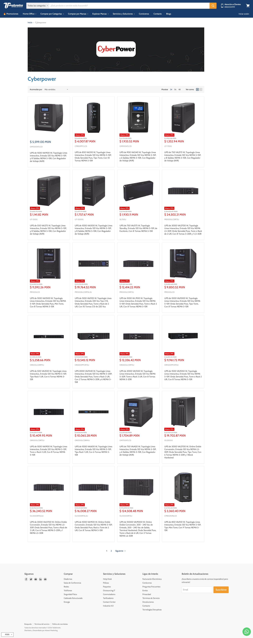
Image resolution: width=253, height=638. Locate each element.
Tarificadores (108, 598)
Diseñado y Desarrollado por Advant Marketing (40, 630)
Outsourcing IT (109, 590)
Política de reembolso (60, 624)
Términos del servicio (41, 624)
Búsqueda (27, 624)
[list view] (201, 89)
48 (179, 89)
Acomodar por (36, 89)
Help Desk (107, 579)
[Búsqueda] (213, 6)
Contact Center (109, 602)
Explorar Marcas (99, 14)
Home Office (29, 14)
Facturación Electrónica (152, 579)
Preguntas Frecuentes (151, 586)
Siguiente (119, 551)
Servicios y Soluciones (123, 14)
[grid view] (197, 89)
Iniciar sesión (244, 14)
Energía (67, 602)
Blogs (168, 14)
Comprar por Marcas (77, 14)
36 (175, 89)
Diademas (68, 579)
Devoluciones (148, 602)
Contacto (158, 14)
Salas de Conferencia (72, 583)
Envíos (145, 590)
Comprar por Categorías (51, 14)
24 (171, 89)
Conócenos (144, 14)
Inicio (30, 22)
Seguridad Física (70, 594)
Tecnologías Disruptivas (152, 609)
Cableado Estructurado (73, 598)
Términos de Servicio (151, 598)
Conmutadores (109, 594)
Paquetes (107, 586)
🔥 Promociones (10, 14)
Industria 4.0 (108, 606)
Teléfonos (68, 590)
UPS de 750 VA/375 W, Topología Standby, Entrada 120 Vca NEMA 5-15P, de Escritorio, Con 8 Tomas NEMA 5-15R (138, 228)
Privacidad (146, 594)
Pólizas (106, 583)
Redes (66, 586)
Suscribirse (221, 589)
